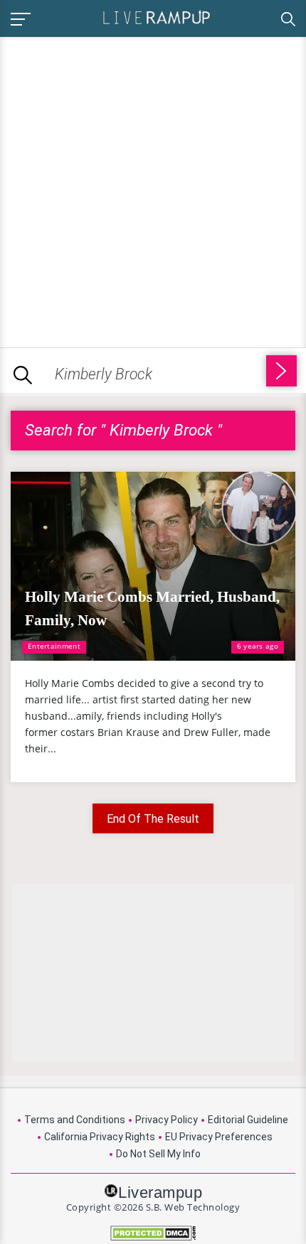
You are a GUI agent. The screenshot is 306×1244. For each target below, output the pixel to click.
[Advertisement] (153, 189)
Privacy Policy (166, 1119)
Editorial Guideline (248, 1119)
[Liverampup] (156, 17)
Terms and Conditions (74, 1119)
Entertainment (54, 646)
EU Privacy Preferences (219, 1136)
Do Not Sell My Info (158, 1153)
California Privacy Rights (99, 1136)
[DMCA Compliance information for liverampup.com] (153, 1233)
